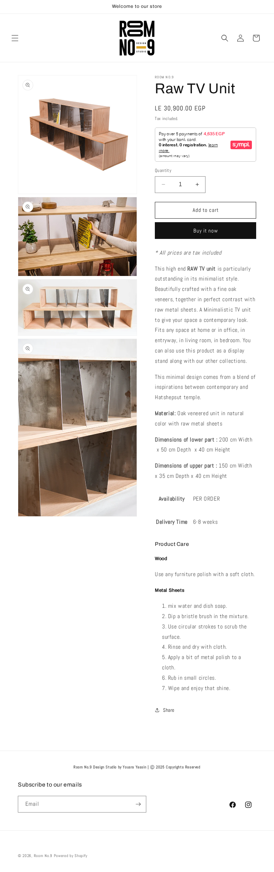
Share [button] (168, 710)
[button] (15, 38)
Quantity (163, 170)
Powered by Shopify (70, 855)
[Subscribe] (138, 804)
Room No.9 (43, 855)
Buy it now (205, 230)
